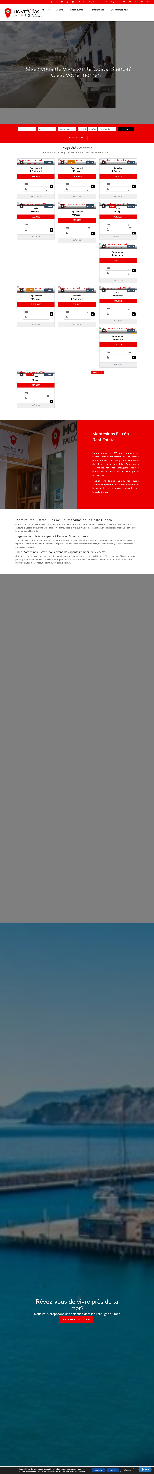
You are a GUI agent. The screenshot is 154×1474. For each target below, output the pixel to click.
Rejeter (113, 1470)
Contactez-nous (34, 16)
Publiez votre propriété (111, 2)
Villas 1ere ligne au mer (76, 1319)
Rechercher (126, 129)
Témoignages (97, 9)
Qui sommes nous (119, 9)
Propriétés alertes (94, 2)
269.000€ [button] (77, 176)
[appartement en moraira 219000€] (77, 205)
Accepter (98, 1470)
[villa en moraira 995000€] (36, 204)
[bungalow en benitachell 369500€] (118, 162)
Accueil (30, 9)
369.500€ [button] (118, 176)
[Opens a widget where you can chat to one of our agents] (145, 1470)
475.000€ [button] (118, 216)
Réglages (127, 1470)
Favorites (82, 2)
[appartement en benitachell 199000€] (36, 162)
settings (83, 1471)
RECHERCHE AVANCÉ (77, 138)
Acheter (44, 9)
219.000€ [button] (77, 220)
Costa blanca (76, 9)
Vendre (59, 9)
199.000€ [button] (36, 176)
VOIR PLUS (97, 372)
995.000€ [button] (36, 216)
